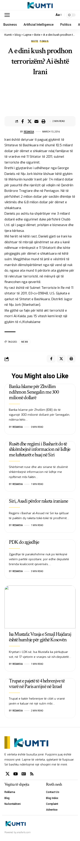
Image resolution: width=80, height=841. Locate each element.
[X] (7, 773)
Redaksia (29, 131)
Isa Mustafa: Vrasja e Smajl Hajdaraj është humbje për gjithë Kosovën (40, 637)
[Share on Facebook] (23, 121)
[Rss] (32, 773)
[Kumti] (40, 5)
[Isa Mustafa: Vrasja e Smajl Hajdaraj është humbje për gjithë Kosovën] (40, 606)
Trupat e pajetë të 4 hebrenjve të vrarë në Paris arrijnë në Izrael (36, 683)
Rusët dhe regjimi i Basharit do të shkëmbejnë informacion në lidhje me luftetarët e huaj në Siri (39, 449)
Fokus (44, 41)
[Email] (36, 121)
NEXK (24, 342)
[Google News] (23, 773)
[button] (8, 15)
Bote (34, 41)
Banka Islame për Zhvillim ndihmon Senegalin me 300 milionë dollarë (34, 392)
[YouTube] (15, 773)
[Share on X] (29, 121)
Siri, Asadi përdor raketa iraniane (38, 500)
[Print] (43, 121)
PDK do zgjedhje (24, 542)
